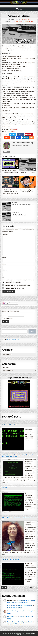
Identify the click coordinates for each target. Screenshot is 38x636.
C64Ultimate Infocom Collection (11, 425)
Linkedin (26, 137)
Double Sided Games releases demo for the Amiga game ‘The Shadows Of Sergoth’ (10, 192)
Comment (5, 234)
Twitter (13, 134)
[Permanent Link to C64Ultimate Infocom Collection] (13, 439)
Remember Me (7, 318)
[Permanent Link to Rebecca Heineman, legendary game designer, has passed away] (13, 536)
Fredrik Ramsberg (12, 611)
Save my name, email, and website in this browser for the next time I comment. (18, 281)
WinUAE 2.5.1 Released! (19, 16)
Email (4, 264)
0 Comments (26, 19)
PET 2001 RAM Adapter (27, 172)
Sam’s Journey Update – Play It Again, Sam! (27, 190)
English (7, 303)
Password (4, 315)
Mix (32, 137)
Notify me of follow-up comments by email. (17, 285)
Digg (19, 137)
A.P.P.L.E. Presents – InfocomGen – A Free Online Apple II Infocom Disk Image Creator (17, 455)
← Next (14, 202)
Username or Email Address (10, 311)
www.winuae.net (11, 131)
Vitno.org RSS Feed (13, 340)
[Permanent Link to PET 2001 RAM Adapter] (27, 164)
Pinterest (29, 134)
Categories (5, 368)
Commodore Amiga (16, 21)
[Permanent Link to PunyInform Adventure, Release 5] (13, 574)
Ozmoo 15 (4, 487)
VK (14, 137)
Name (4, 257)
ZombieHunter (11, 622)
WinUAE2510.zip (13, 129)
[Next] (5, 587)
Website (4, 271)
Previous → (15, 212)
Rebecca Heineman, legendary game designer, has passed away (18, 518)
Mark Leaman (11, 616)
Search (32, 331)
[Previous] (2, 587)
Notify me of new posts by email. (14, 288)
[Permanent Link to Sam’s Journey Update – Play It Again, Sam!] (27, 182)
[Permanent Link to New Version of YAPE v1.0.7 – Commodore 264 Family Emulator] (10, 163)
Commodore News (28, 21)
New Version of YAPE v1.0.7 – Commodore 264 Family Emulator (10, 172)
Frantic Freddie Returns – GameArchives (19, 606)
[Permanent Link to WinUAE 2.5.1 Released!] (19, 34)
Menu (20, 9)
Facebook (21, 134)
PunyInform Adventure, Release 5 (11, 559)
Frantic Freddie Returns (14, 608)
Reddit (8, 137)
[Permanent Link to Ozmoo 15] (13, 502)
